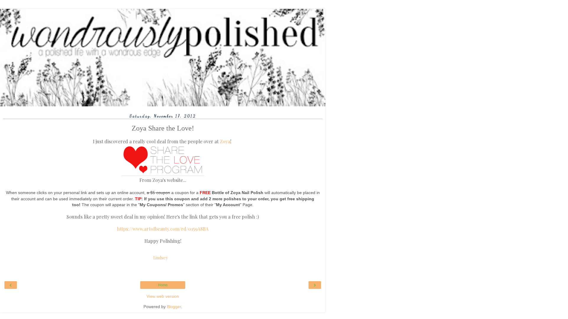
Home (163, 285)
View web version (162, 296)
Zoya (225, 141)
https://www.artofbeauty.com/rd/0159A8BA (163, 229)
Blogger (174, 306)
